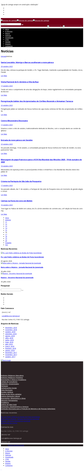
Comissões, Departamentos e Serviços (15, 407)
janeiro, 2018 (10, 350)
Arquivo (8, 44)
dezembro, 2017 (11, 353)
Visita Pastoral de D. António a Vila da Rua (19, 82)
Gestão (7, 42)
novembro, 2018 (11, 330)
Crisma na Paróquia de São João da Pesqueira (21, 181)
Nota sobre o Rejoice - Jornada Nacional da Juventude (22, 267)
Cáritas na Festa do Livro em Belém (16, 201)
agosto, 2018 (10, 336)
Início (7, 29)
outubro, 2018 (10, 332)
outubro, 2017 (10, 357)
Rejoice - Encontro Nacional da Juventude (17, 277)
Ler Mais (4, 76)
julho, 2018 (9, 338)
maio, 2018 (9, 342)
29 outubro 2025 (7, 66)
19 (6, 239)
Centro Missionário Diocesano (14, 120)
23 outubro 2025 (7, 105)
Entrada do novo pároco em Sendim (17, 140)
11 (6, 222)
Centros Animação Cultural (10, 396)
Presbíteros (5, 402)
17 (6, 234)
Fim (6, 245)
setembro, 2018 (11, 334)
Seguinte (8, 243)
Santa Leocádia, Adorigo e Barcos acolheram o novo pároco (27, 62)
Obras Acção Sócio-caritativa (11, 394)
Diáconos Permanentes (9, 400)
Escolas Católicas (7, 392)
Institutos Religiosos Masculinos (12, 375)
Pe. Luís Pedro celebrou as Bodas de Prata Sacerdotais (22, 257)
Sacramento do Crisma (9, 423)
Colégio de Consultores (9, 382)
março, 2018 (9, 346)
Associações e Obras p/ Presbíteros (13, 380)
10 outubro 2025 (7, 166)
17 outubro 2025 (7, 86)
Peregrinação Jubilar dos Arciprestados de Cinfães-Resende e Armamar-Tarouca (37, 101)
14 (6, 228)
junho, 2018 (9, 340)
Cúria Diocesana (6, 390)
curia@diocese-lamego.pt (11, 316)
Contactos (9, 46)
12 (6, 224)
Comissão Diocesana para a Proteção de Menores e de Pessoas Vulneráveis (28, 409)
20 (6, 241)
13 (6, 226)
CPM (7, 40)
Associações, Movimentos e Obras (13, 398)
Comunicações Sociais (9, 388)
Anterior (8, 220)
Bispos (7, 33)
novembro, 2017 (11, 355)
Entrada (3, 56)
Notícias (8, 36)
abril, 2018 (9, 344)
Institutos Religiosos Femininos (12, 378)
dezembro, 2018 (11, 328)
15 (6, 230)
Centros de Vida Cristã (9, 405)
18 (6, 237)
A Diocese (8, 31)
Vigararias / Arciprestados (10, 384)
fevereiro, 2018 (10, 348)
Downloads (9, 38)
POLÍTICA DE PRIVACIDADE (16, 445)
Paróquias (4, 386)
